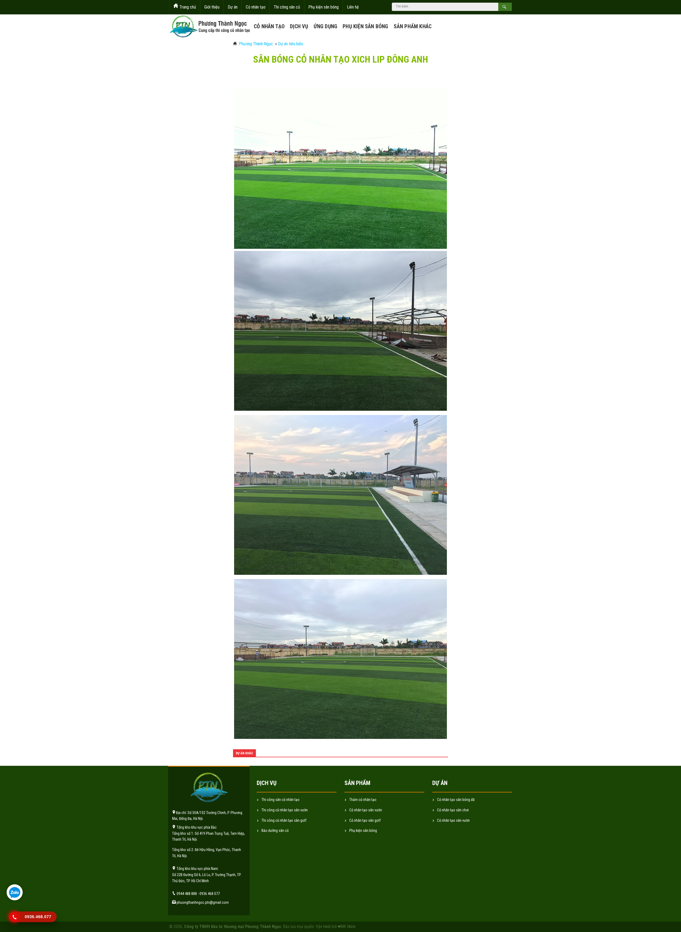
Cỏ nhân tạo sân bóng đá (456, 799)
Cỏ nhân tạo (255, 7)
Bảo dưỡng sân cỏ (275, 830)
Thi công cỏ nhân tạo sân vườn (284, 810)
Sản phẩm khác (413, 26)
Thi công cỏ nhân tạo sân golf (283, 820)
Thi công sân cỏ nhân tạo (280, 799)
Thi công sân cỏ (287, 7)
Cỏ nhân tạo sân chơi (453, 810)
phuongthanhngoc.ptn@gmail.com (203, 902)
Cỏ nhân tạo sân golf (365, 820)
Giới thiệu (211, 7)
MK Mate (348, 926)
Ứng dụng (326, 26)
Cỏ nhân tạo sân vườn (453, 820)
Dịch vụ (299, 26)
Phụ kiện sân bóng (323, 7)
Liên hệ (353, 7)
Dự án (233, 7)
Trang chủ (188, 7)
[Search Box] (505, 7)
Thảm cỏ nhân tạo (362, 799)
